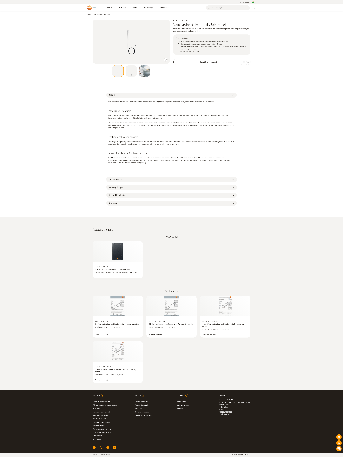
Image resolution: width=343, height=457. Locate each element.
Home (89, 14)
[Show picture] (118, 71)
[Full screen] (166, 59)
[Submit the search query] (208, 8)
